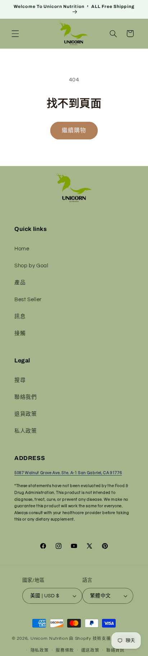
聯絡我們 (25, 397)
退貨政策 (25, 414)
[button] (15, 33)
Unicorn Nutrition (49, 639)
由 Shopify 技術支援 (90, 639)
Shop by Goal (31, 265)
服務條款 (65, 650)
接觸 (20, 333)
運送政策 (90, 650)
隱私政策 (40, 650)
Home (21, 248)
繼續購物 (74, 130)
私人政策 (25, 431)
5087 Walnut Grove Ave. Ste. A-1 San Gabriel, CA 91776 (68, 473)
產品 (20, 282)
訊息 (20, 316)
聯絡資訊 (115, 650)
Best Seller (28, 299)
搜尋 (20, 380)
